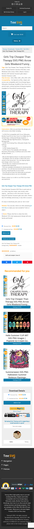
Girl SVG (26, 49)
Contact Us (9, 8)
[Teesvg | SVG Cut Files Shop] (17, 24)
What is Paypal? (17, 411)
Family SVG (19, 49)
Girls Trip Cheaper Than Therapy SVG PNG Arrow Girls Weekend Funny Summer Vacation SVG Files (17, 302)
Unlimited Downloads (25, 8)
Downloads (11, 49)
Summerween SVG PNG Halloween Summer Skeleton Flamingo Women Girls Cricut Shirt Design (17, 375)
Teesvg (5, 49)
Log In (24, 12)
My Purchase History (9, 12)
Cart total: (18, 34)
